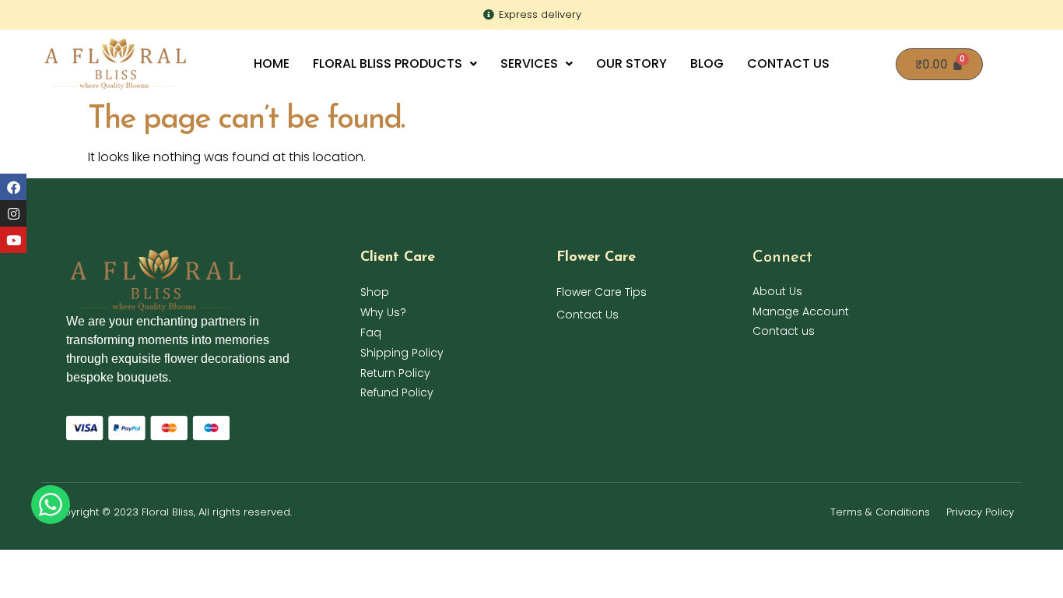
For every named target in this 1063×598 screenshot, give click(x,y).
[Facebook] (13, 187)
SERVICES (529, 63)
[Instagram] (13, 213)
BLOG (707, 63)
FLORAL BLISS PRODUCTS (387, 63)
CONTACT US (788, 63)
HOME (271, 63)
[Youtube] (13, 240)
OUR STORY (631, 63)
